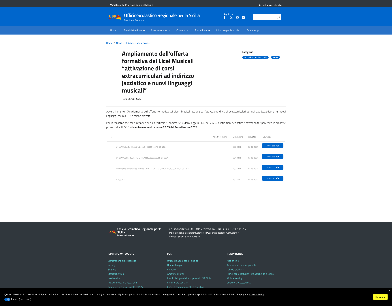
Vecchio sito (114, 278)
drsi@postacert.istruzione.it (225, 232)
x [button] (389, 290)
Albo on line (233, 261)
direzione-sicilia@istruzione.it (189, 232)
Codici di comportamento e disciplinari (186, 287)
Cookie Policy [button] (256, 294)
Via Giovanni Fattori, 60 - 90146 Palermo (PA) (192, 229)
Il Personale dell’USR (177, 282)
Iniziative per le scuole (227, 30)
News (119, 43)
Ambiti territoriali (175, 274)
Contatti (171, 269)
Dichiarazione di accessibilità (122, 261)
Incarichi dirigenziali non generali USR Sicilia (189, 278)
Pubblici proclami (235, 269)
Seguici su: (228, 14)
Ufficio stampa (174, 265)
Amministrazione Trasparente (241, 265)
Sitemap (112, 269)
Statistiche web (116, 274)
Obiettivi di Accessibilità (239, 282)
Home (113, 30)
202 (244, 229)
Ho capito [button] (380, 297)
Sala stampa (253, 30)
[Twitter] (231, 18)
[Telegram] (243, 18)
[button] (7, 299)
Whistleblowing (234, 278)
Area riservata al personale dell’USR (126, 287)
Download (271, 145)
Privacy (111, 265)
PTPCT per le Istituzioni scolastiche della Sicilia (250, 274)
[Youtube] (237, 18)
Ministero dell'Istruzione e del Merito (131, 5)
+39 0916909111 (232, 229)
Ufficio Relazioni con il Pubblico (182, 261)
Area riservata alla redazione (122, 282)
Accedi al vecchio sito (270, 5)
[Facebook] (225, 18)
